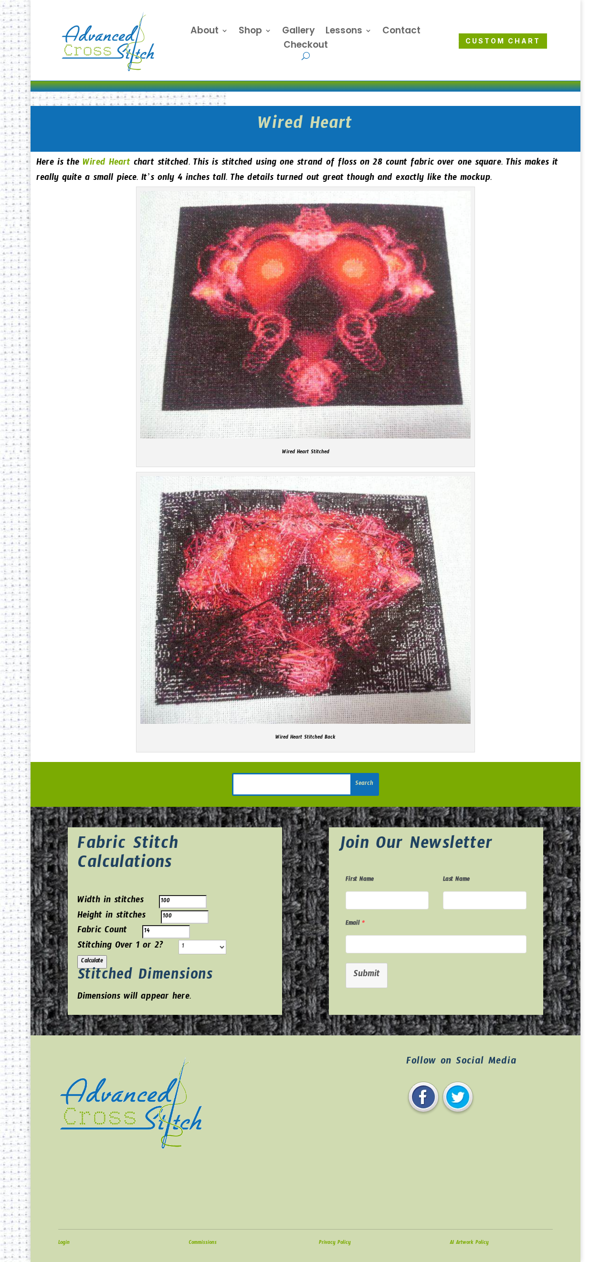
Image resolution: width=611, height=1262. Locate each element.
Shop (250, 32)
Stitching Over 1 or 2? (120, 947)
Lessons (344, 32)
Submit (366, 975)
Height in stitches (111, 916)
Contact (401, 32)
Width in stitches (110, 901)
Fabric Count (102, 931)
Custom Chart (502, 41)
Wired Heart (106, 164)
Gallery (298, 32)
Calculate (92, 962)
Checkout (306, 46)
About (204, 32)
